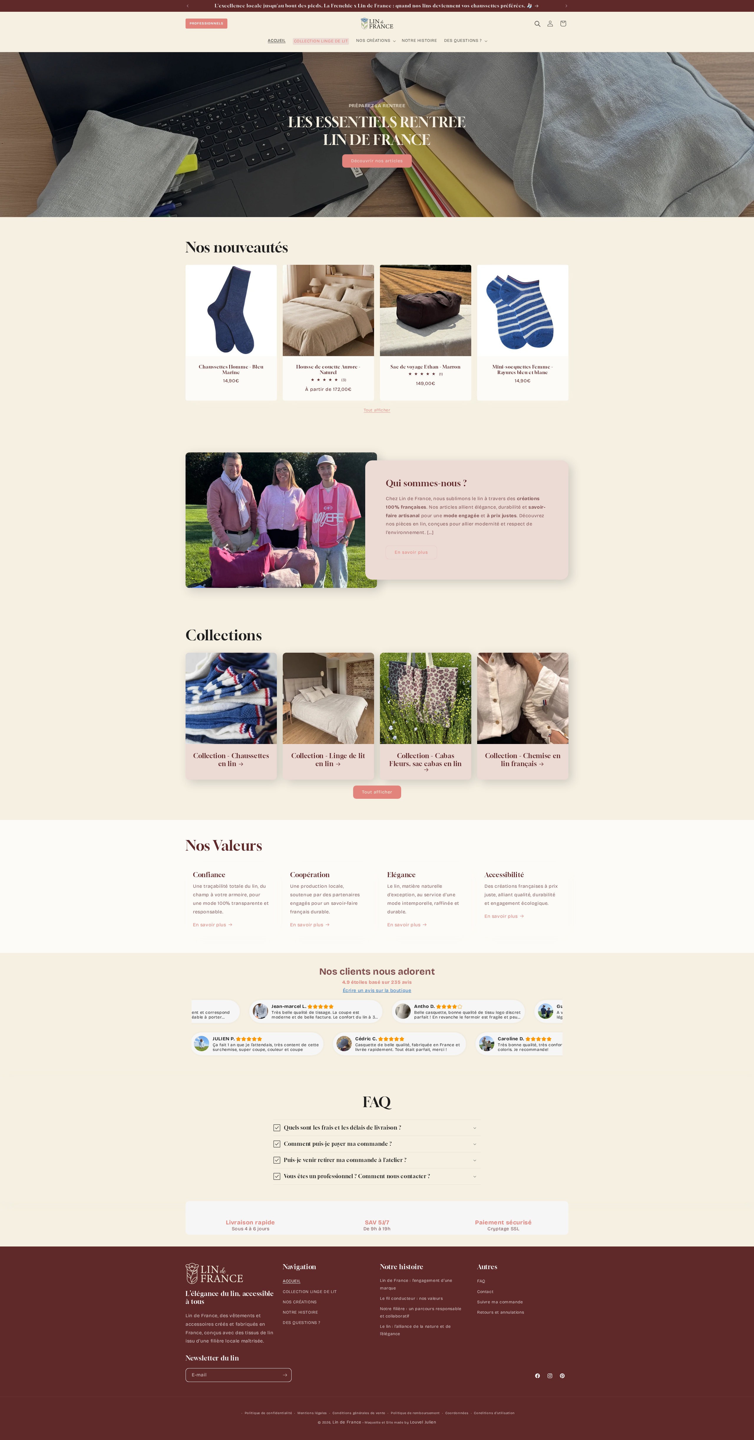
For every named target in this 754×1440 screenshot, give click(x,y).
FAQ (481, 1281)
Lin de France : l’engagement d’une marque (416, 1284)
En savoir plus (411, 552)
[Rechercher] (537, 23)
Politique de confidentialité (268, 1413)
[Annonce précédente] (187, 5)
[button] (375, 40)
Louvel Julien (423, 1422)
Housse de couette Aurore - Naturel (328, 369)
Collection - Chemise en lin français (523, 760)
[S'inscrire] (284, 1375)
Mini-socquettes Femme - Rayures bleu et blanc (522, 369)
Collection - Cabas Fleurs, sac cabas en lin (425, 760)
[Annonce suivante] (566, 5)
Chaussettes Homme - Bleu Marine (231, 369)
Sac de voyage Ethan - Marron (425, 367)
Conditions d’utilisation (494, 1413)
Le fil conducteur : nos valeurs (411, 1298)
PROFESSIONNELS (206, 23)
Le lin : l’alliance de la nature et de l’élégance (415, 1330)
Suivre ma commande (500, 1302)
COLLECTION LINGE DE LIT (310, 1291)
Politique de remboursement (415, 1413)
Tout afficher (377, 410)
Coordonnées (457, 1413)
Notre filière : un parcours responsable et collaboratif (420, 1312)
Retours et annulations (500, 1312)
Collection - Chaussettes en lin (231, 760)
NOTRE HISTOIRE (300, 1312)
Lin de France (347, 1422)
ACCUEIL (291, 1281)
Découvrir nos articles (377, 160)
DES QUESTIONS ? (301, 1322)
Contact (485, 1291)
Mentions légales (312, 1413)
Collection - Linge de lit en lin (328, 760)
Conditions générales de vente (359, 1413)
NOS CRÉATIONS (300, 1302)
